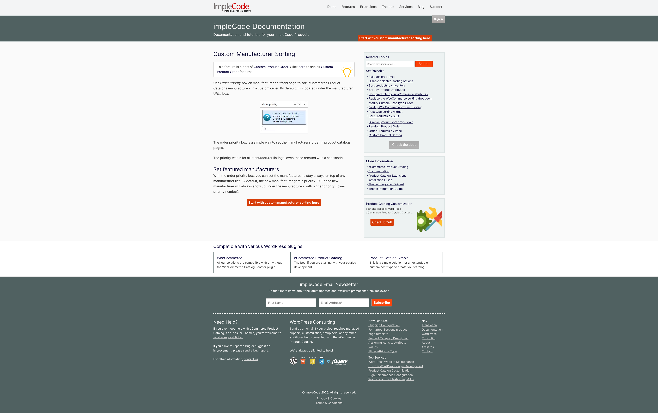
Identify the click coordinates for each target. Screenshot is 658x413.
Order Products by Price (385, 131)
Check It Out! (382, 222)
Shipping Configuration (384, 325)
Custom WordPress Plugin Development (395, 366)
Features (348, 7)
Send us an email (302, 328)
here (301, 67)
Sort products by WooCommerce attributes (398, 94)
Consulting (429, 338)
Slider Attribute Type (382, 351)
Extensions (368, 7)
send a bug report (255, 350)
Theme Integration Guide (385, 188)
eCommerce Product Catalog (388, 167)
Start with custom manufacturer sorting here (394, 38)
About (426, 342)
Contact (427, 351)
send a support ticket (228, 337)
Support (436, 7)
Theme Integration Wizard (386, 184)
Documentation (378, 171)
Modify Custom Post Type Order (391, 103)
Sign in (438, 19)
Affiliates (428, 347)
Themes (388, 7)
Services (406, 7)
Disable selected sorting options (391, 81)
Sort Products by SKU (384, 116)
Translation (429, 325)
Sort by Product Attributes (387, 89)
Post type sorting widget (386, 111)
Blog (421, 7)
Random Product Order (385, 126)
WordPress (429, 334)
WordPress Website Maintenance (391, 361)
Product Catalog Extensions (387, 175)
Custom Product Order (271, 67)
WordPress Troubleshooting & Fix (391, 379)
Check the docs (404, 145)
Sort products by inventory (387, 85)
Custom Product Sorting (385, 135)
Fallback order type (382, 76)
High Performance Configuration (390, 375)
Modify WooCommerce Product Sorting (395, 107)
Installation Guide (380, 180)
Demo (331, 7)
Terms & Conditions (329, 403)
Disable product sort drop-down (391, 122)
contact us (251, 359)
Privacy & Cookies (329, 398)
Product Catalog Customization (389, 370)
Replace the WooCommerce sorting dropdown (400, 98)
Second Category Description (388, 338)
